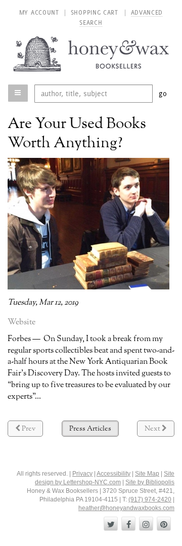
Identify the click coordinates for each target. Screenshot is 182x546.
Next (159, 431)
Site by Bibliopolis (149, 482)
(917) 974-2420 (149, 499)
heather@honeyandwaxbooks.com (126, 508)
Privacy (82, 473)
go (163, 93)
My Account (39, 12)
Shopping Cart (96, 12)
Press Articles (90, 428)
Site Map (147, 473)
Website (21, 322)
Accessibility (113, 473)
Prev (31, 431)
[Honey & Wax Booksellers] (91, 53)
